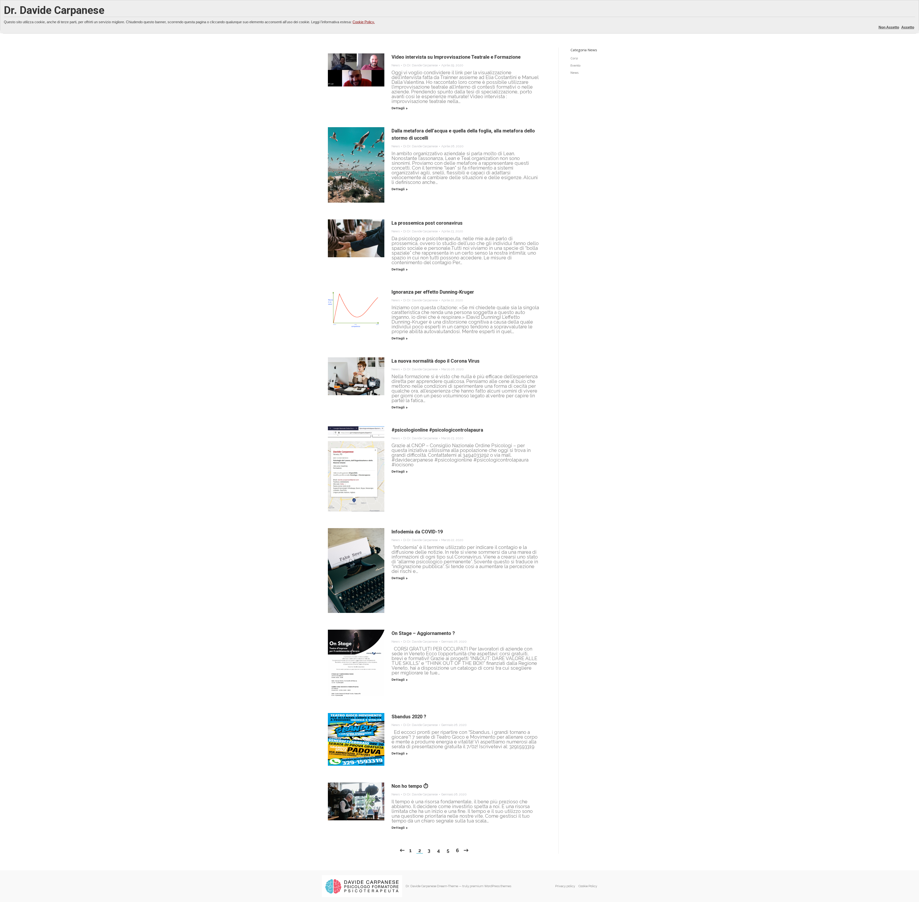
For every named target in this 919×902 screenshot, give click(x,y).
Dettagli (398, 108)
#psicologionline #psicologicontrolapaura (437, 430)
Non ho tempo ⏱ (410, 786)
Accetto (907, 27)
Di (420, 65)
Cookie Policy (587, 886)
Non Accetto (889, 27)
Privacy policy (565, 886)
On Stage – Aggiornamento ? (423, 633)
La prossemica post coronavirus (427, 223)
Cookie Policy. (364, 22)
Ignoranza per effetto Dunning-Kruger (433, 292)
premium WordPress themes (490, 886)
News (396, 65)
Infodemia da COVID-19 (417, 532)
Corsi (574, 58)
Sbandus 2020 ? (409, 716)
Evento (576, 65)
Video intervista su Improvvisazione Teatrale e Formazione (456, 57)
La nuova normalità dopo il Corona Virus (436, 361)
